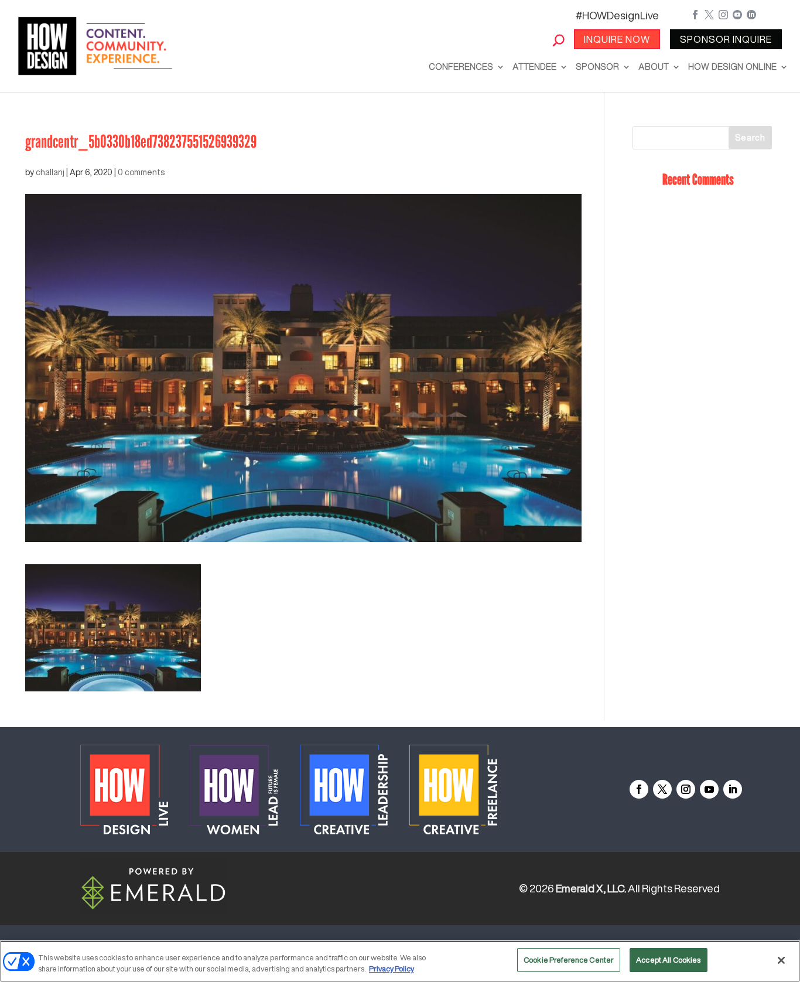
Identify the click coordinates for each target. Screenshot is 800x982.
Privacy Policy (391, 969)
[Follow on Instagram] (685, 789)
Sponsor (597, 66)
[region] (400, 961)
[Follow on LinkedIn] (732, 789)
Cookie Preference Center (569, 960)
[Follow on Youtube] (709, 789)
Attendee (534, 66)
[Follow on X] (662, 789)
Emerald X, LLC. (591, 888)
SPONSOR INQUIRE (726, 39)
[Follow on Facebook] (639, 789)
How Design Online (732, 66)
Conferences (461, 66)
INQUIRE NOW (617, 39)
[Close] (781, 960)
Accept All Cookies (668, 960)
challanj (50, 172)
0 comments (141, 172)
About (653, 66)
